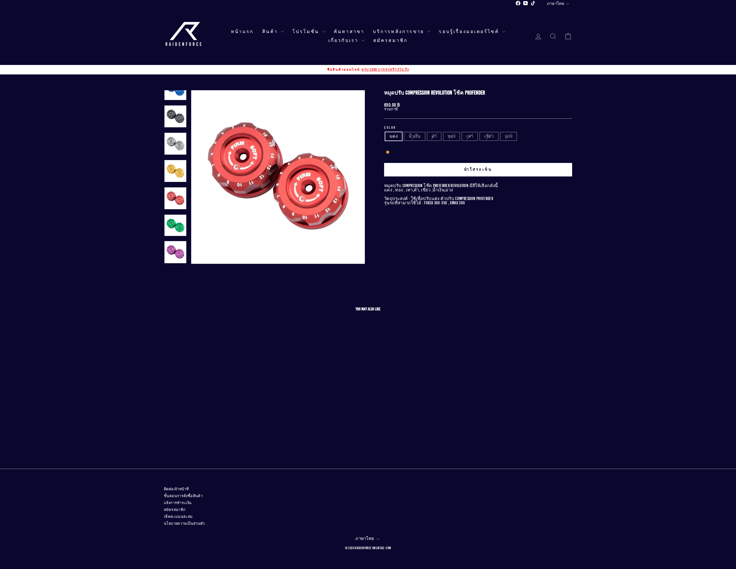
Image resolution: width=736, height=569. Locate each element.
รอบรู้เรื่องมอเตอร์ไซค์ (470, 31)
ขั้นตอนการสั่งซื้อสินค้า (183, 496)
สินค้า (270, 31)
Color (390, 127)
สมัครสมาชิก (390, 40)
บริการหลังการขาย (399, 31)
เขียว (489, 136)
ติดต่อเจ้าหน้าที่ (176, 489)
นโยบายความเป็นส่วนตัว (184, 524)
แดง (394, 136)
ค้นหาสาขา (349, 31)
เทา (469, 136)
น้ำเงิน (415, 136)
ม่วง (508, 136)
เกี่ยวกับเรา (344, 40)
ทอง (451, 136)
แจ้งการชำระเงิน (178, 503)
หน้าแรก (242, 31)
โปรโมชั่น (306, 31)
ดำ (434, 136)
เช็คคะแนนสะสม (178, 517)
